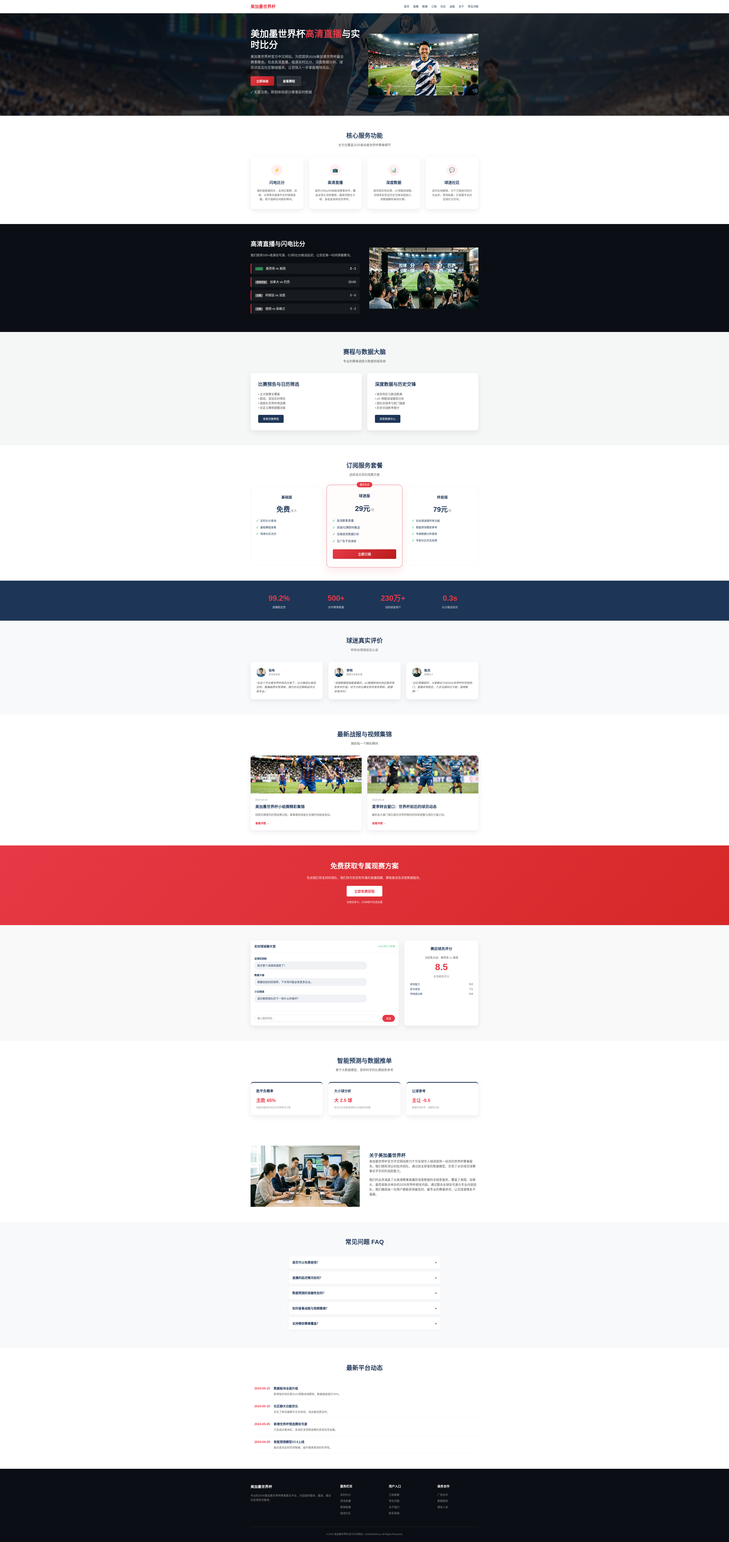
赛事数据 (345, 1507)
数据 (425, 6)
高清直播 (345, 1500)
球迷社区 (345, 1513)
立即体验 (262, 81)
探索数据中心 (388, 418)
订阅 (434, 6)
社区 (443, 6)
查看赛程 (289, 81)
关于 (461, 6)
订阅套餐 (394, 1494)
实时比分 (345, 1494)
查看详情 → (262, 823)
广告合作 (442, 1494)
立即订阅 (364, 554)
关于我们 (394, 1507)
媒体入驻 (442, 1507)
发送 (388, 1018)
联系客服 (394, 1513)
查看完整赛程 (271, 418)
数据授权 (442, 1500)
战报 (452, 6)
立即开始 (287, 546)
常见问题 (473, 6)
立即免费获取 (364, 891)
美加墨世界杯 (263, 6)
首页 (406, 6)
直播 (415, 6)
